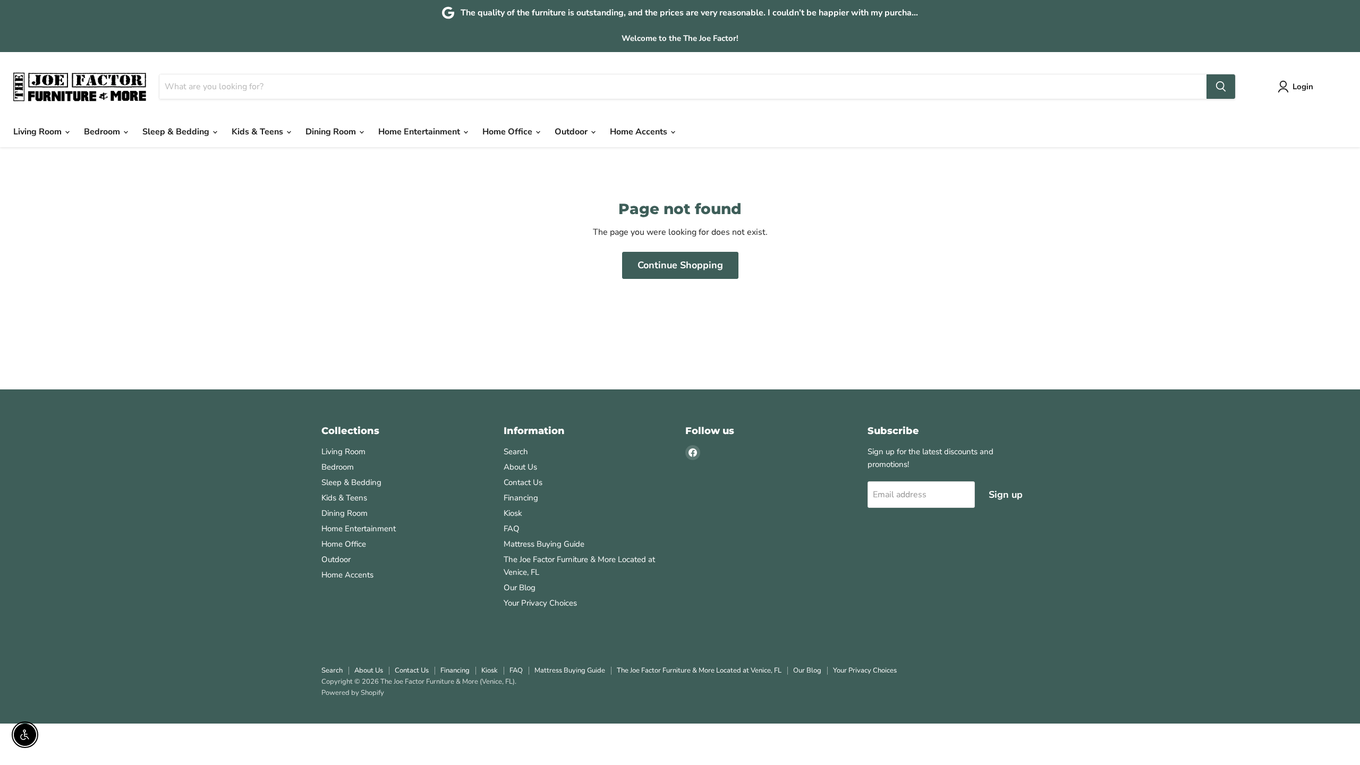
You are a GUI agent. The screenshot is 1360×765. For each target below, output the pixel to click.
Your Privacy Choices (540, 603)
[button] (1298, 86)
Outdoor (572, 132)
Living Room (38, 132)
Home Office (508, 132)
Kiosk (513, 513)
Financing (521, 497)
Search (516, 451)
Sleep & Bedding (176, 132)
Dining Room (331, 132)
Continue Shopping (680, 265)
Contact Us (523, 482)
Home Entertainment (420, 132)
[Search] (1220, 86)
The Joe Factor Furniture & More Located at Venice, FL (699, 670)
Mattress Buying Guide (544, 544)
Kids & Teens (258, 132)
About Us (520, 467)
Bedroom (103, 132)
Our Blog (520, 587)
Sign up (1006, 494)
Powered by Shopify (352, 693)
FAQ (512, 528)
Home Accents (639, 132)
